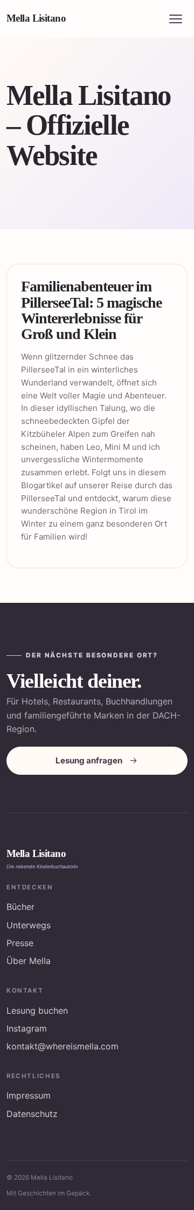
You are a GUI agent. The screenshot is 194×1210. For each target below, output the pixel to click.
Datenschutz (32, 1113)
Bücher (20, 906)
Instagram (26, 1028)
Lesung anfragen (89, 760)
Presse (19, 943)
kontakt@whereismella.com (62, 1046)
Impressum (28, 1095)
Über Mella (28, 960)
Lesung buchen (37, 1010)
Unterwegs (28, 925)
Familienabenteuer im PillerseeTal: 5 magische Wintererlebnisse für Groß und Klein (91, 310)
